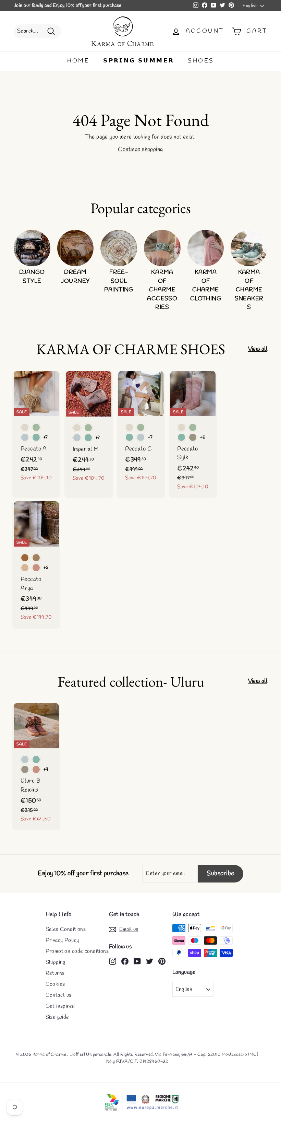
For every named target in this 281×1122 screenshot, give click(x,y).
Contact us (59, 995)
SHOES (201, 61)
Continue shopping (140, 149)
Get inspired (60, 1006)
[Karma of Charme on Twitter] (149, 961)
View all (257, 349)
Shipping (55, 962)
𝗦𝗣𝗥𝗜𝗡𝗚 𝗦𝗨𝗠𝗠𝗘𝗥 (138, 61)
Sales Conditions (66, 929)
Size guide (57, 1017)
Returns (55, 973)
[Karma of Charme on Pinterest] (162, 961)
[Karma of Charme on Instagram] (112, 961)
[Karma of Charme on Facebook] (125, 961)
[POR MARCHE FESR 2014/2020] (140, 1102)
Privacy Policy (62, 940)
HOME (78, 61)
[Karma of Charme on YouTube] (137, 961)
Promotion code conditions (77, 951)
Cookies (55, 984)
